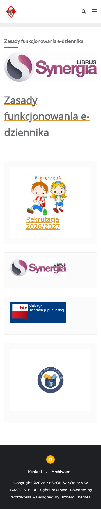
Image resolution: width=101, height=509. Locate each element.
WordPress (21, 497)
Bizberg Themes (75, 497)
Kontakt (35, 471)
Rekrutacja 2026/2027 (43, 222)
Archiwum (61, 471)
